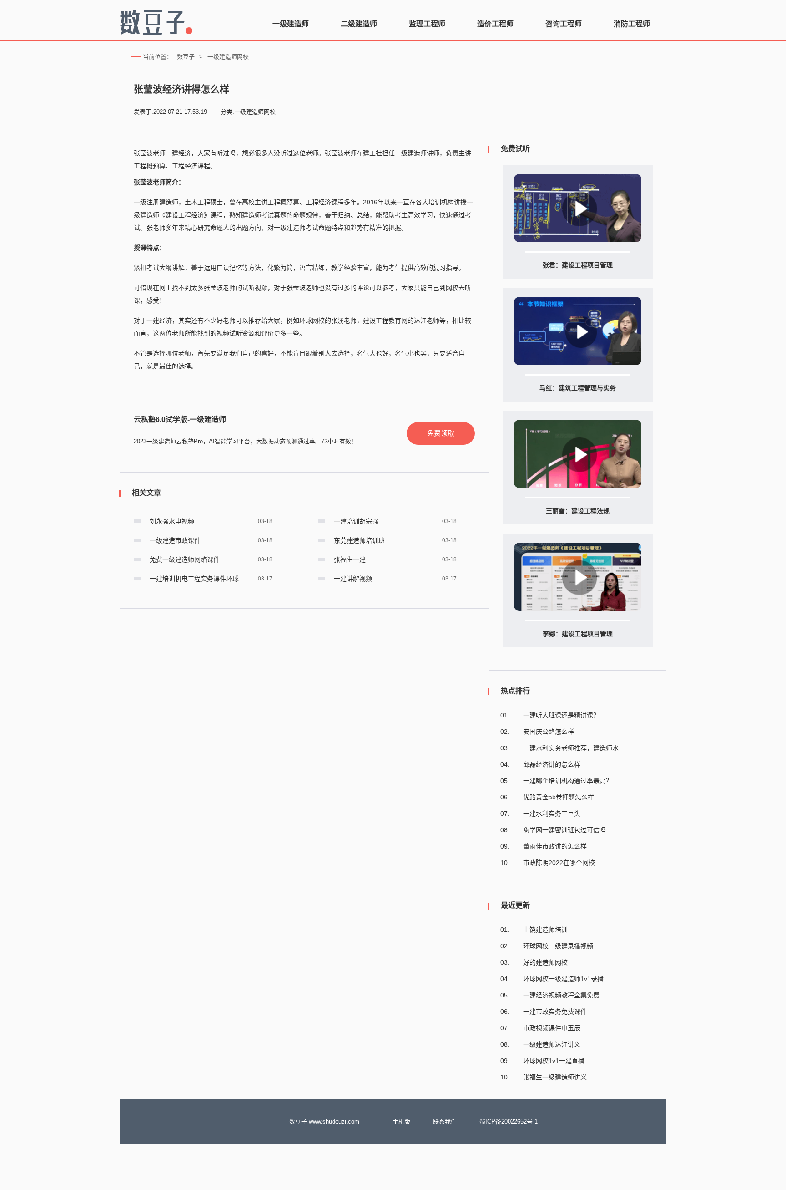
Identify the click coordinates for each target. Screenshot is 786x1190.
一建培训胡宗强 (356, 521)
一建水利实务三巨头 (551, 813)
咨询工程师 (563, 24)
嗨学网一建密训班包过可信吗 (564, 830)
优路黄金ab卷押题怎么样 (558, 797)
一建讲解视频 (353, 578)
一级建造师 (290, 24)
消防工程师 (632, 24)
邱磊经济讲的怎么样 (551, 764)
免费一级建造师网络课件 (185, 559)
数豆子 (186, 56)
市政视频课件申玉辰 (551, 1028)
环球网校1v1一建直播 (553, 1060)
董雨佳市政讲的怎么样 (555, 846)
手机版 (401, 1121)
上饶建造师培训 (545, 929)
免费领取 (440, 433)
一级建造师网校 (228, 56)
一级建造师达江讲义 (551, 1044)
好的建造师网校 (545, 962)
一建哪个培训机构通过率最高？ (567, 780)
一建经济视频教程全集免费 (561, 995)
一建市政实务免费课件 (555, 1011)
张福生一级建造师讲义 (555, 1077)
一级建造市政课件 (175, 540)
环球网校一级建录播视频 (558, 946)
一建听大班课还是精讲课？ (561, 715)
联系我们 (445, 1121)
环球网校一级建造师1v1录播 (563, 978)
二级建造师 (359, 24)
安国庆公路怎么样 (548, 731)
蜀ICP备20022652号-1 (508, 1121)
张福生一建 (350, 559)
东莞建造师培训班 (359, 540)
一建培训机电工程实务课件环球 (194, 578)
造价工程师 (495, 24)
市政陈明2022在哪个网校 (559, 862)
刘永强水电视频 (172, 521)
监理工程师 (427, 24)
